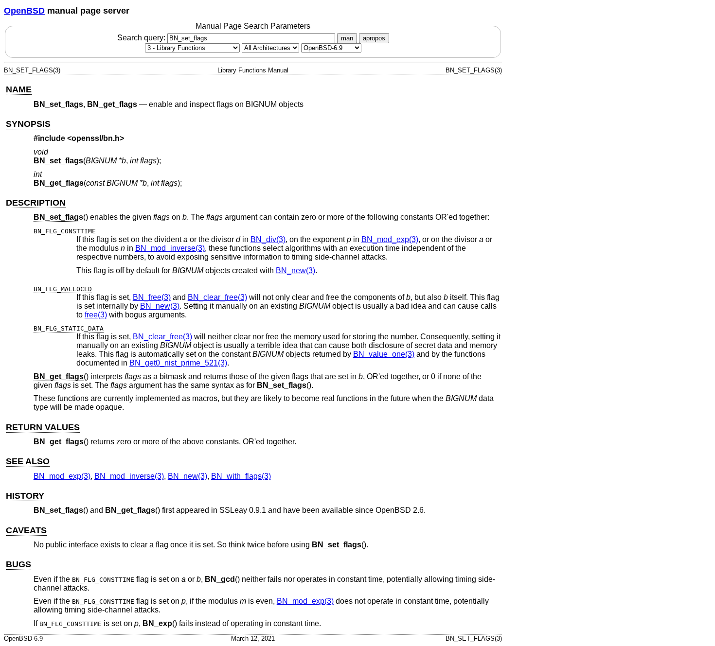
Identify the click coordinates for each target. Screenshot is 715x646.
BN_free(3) (152, 297)
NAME (19, 89)
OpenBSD (24, 11)
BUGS (18, 564)
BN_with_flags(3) (241, 476)
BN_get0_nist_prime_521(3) (178, 363)
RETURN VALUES (43, 427)
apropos (374, 38)
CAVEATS (26, 530)
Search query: (142, 38)
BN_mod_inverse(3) (170, 248)
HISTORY (25, 496)
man (347, 38)
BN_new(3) (295, 270)
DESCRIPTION (36, 203)
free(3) (96, 315)
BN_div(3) (268, 239)
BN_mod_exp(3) (389, 239)
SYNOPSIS (28, 124)
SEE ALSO (28, 461)
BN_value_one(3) (383, 354)
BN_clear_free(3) (217, 297)
